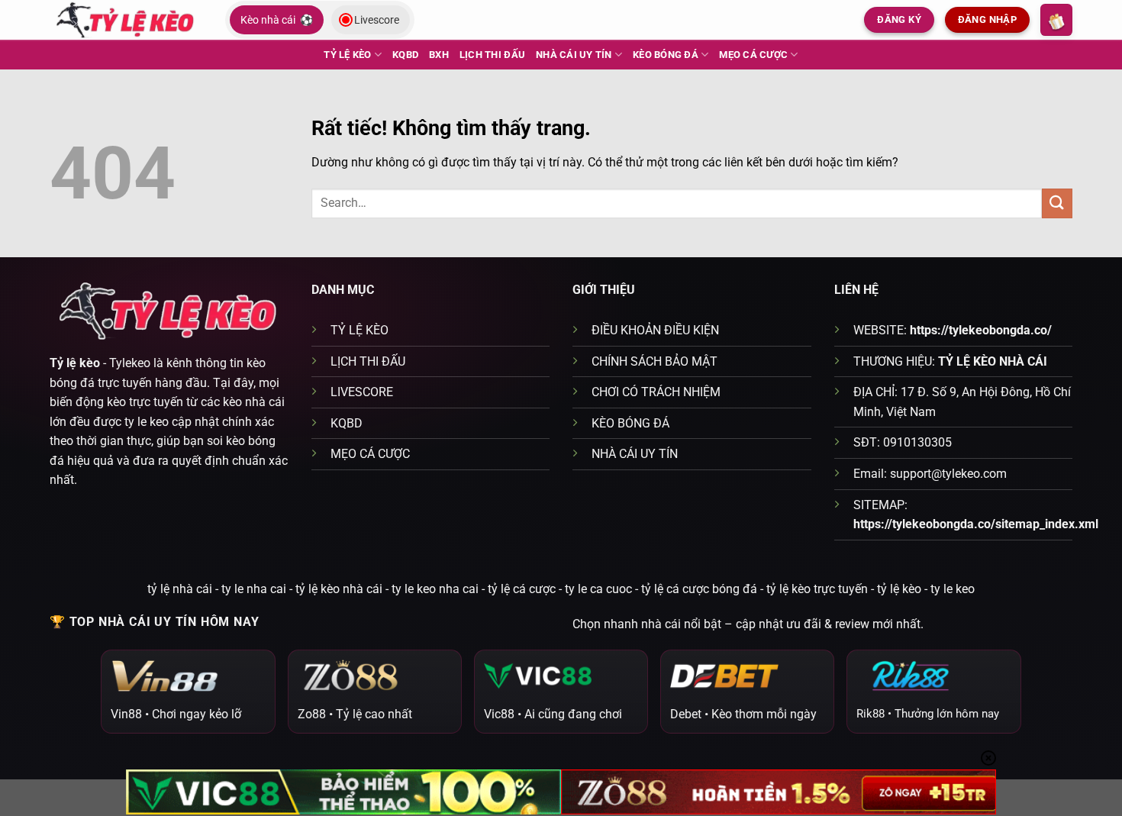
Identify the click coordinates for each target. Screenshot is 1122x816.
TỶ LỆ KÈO (347, 54)
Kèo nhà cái (276, 20)
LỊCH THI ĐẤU (492, 54)
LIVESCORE (361, 392)
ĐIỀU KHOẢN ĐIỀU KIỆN (655, 330)
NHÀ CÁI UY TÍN (574, 54)
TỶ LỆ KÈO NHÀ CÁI (992, 361)
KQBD (405, 54)
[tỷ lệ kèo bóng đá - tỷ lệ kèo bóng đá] (126, 19)
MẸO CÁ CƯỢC (753, 54)
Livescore (376, 20)
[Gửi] (1057, 203)
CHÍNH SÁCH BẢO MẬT (654, 361)
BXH (439, 54)
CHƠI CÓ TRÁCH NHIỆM (656, 392)
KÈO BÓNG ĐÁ (665, 54)
